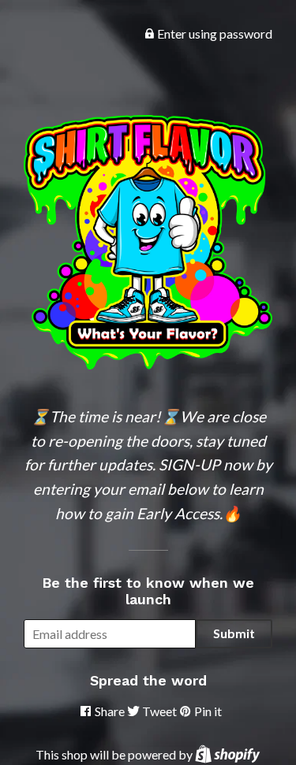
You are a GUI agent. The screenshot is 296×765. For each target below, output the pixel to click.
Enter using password (213, 33)
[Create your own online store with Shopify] (227, 754)
